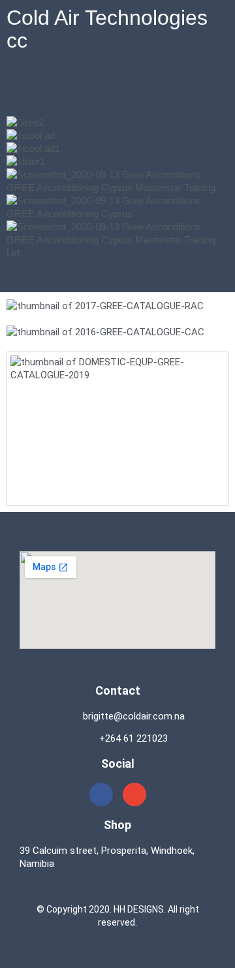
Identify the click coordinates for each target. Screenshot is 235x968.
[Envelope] (134, 794)
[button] (117, 90)
